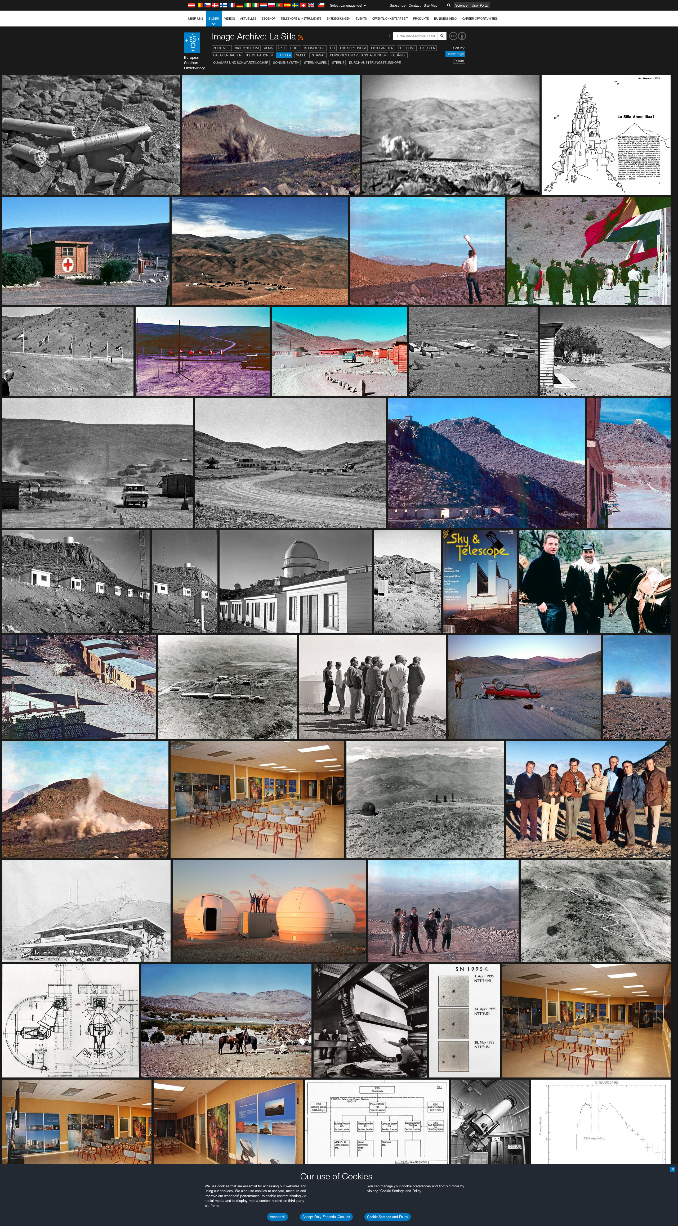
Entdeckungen (338, 18)
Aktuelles (248, 18)
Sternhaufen (315, 63)
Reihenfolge (455, 54)
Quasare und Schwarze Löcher (240, 63)
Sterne (338, 63)
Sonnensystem (286, 63)
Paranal (318, 55)
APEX (282, 48)
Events (361, 18)
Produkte (421, 18)
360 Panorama (247, 48)
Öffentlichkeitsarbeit (390, 18)
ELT (332, 48)
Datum (459, 61)
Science (461, 5)
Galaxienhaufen (227, 55)
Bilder (213, 18)
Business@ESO (445, 18)
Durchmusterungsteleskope (375, 63)
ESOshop (268, 18)
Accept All (278, 1217)
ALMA (268, 48)
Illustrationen (259, 55)
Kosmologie (314, 48)
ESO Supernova (353, 48)
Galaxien (427, 48)
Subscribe (397, 5)
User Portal (480, 5)
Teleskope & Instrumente (301, 18)
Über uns (195, 18)
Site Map (431, 5)
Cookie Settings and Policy (387, 1217)
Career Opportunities (480, 18)
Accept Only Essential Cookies (326, 1217)
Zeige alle (221, 48)
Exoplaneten (382, 48)
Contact (415, 5)
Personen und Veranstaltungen (358, 55)
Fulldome (406, 48)
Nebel (301, 55)
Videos (229, 18)
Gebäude (398, 55)
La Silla (284, 55)
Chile (295, 48)
